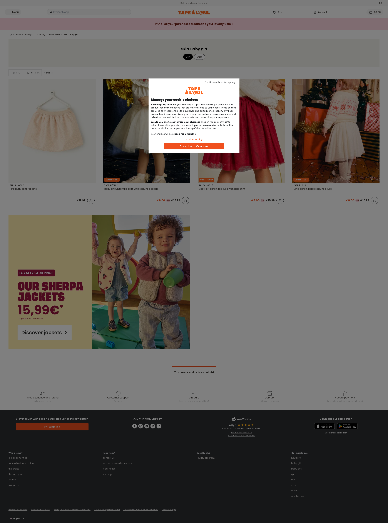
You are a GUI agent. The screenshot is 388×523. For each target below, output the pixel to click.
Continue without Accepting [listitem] (220, 82)
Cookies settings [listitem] (195, 139)
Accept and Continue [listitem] (194, 146)
